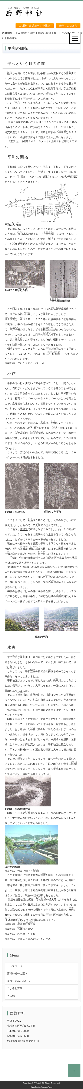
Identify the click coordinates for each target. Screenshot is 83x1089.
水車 (50, 534)
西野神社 (37, 1083)
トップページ (14, 966)
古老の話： (20, 923)
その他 (11, 995)
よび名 (34, 102)
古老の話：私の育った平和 (20, 934)
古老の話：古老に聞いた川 (22, 871)
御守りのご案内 (68, 25)
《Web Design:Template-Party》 (41, 1087)
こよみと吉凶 (14, 988)
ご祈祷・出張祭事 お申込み (34, 25)
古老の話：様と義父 (19, 928)
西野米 (24, 529)
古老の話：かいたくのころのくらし (25, 362)
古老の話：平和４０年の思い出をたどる (28, 939)
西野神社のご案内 (17, 973)
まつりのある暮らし (18, 980)
